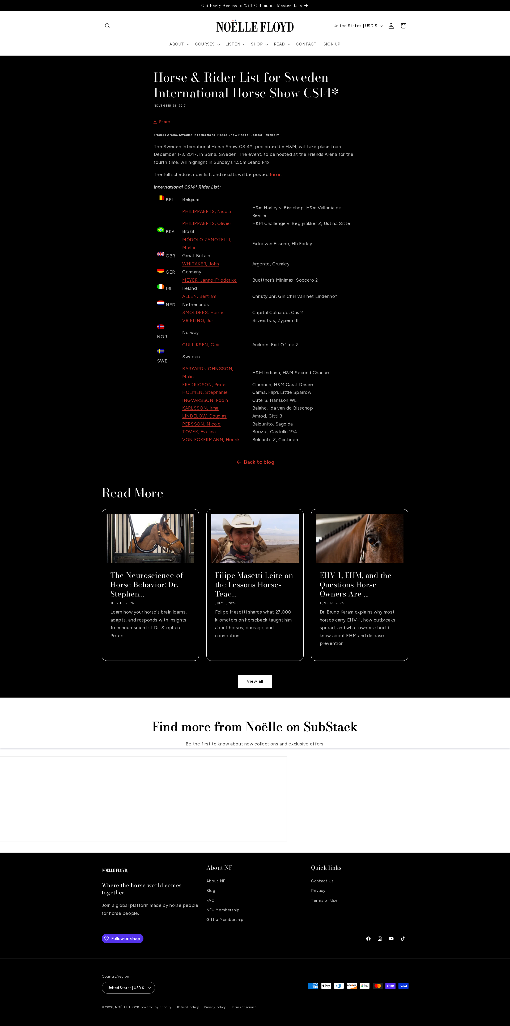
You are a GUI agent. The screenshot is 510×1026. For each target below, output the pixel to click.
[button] (108, 26)
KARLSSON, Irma (200, 408)
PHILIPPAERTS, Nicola (206, 211)
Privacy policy (215, 1007)
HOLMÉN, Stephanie (205, 392)
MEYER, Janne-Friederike (209, 280)
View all (255, 681)
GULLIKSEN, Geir (201, 344)
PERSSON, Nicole (201, 424)
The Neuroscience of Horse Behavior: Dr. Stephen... (146, 585)
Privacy (318, 890)
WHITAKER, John (200, 263)
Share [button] (164, 121)
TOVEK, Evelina (199, 431)
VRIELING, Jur (197, 320)
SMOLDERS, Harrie (202, 312)
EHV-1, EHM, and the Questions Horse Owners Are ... (356, 585)
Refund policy (188, 1007)
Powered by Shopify (156, 1007)
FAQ (210, 900)
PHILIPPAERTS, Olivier (206, 223)
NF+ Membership (223, 909)
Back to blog (259, 462)
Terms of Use (324, 900)
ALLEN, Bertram (199, 296)
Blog (210, 890)
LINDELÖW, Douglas (204, 416)
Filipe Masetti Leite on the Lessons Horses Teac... (254, 585)
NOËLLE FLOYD (127, 1007)
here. (276, 174)
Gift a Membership (225, 919)
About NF (215, 880)
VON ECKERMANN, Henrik (211, 439)
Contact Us (322, 880)
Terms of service (244, 1007)
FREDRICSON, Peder (204, 384)
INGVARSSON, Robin (205, 400)
